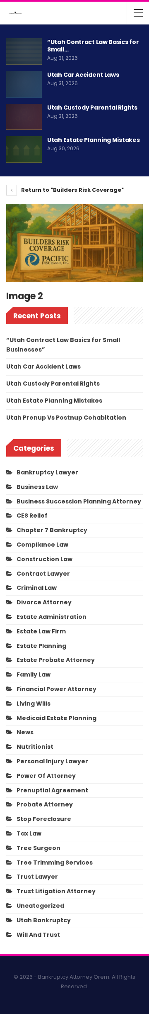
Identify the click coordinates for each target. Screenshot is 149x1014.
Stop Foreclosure (44, 819)
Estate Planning (41, 646)
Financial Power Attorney (56, 689)
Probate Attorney (45, 804)
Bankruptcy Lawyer (47, 472)
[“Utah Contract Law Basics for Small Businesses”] (24, 51)
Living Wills (33, 703)
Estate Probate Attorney (56, 660)
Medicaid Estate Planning (56, 718)
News (25, 732)
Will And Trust (38, 935)
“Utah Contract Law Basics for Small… (93, 46)
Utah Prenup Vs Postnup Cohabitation (66, 417)
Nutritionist (35, 747)
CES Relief (32, 515)
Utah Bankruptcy (44, 920)
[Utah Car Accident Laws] (24, 84)
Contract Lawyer (43, 573)
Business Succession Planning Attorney (79, 501)
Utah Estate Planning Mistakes (93, 140)
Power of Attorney (46, 776)
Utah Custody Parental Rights (92, 107)
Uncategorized (40, 906)
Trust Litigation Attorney (56, 891)
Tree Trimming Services (55, 862)
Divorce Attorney (44, 602)
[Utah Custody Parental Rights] (24, 117)
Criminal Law (37, 588)
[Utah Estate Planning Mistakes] (24, 149)
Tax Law (29, 833)
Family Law (33, 674)
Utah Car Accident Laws (83, 75)
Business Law (37, 487)
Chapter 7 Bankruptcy (52, 530)
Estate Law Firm (41, 631)
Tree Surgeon (38, 848)
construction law (44, 559)
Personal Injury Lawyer (52, 761)
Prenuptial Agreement (52, 790)
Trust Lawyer (37, 876)
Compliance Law (42, 544)
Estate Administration (52, 617)
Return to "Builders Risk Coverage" (72, 190)
